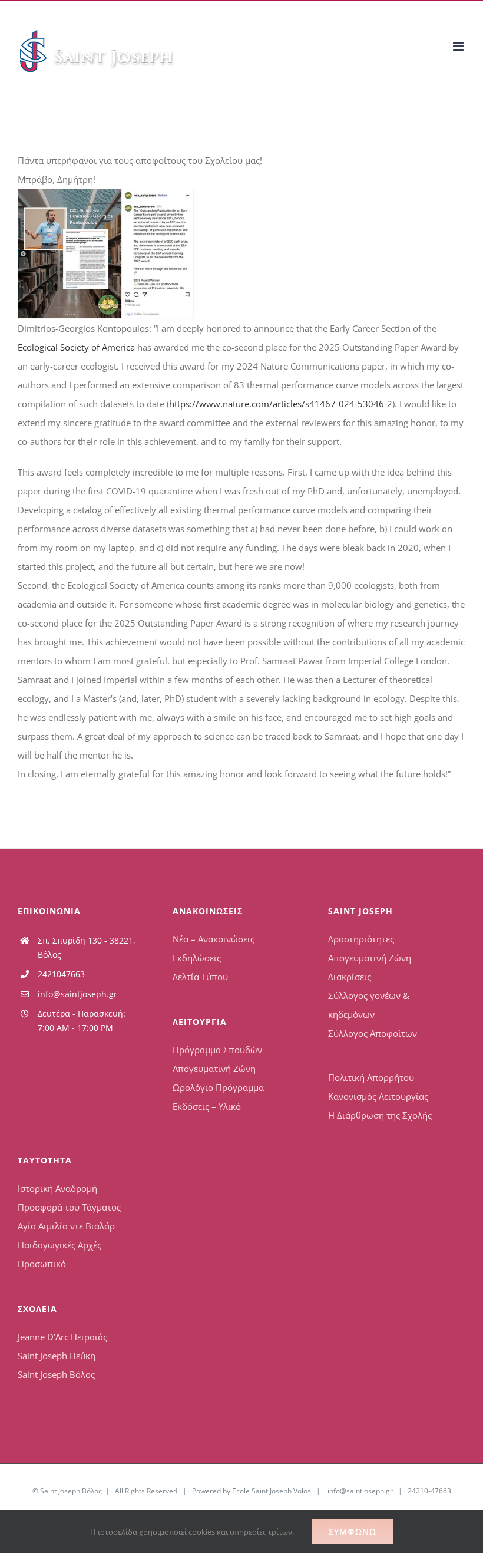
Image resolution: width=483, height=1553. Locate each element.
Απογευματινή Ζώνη (214, 1068)
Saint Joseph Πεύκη (56, 1355)
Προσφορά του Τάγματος (69, 1207)
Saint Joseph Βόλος (56, 1374)
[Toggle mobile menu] (459, 46)
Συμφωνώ (352, 1531)
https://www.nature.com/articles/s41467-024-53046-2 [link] (280, 404)
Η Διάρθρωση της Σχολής (380, 1115)
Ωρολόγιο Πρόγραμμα (218, 1087)
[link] (76, 347)
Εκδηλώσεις (197, 958)
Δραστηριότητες (361, 939)
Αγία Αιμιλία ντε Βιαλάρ (66, 1226)
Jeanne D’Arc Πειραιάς (62, 1337)
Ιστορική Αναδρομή (57, 1188)
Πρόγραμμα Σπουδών (217, 1050)
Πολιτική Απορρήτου (371, 1077)
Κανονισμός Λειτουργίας (378, 1096)
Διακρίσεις (349, 976)
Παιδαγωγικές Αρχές (59, 1245)
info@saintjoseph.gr (77, 994)
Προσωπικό (42, 1264)
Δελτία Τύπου (200, 976)
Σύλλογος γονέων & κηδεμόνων (368, 1005)
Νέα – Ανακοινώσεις (213, 939)
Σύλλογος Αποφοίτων (372, 1033)
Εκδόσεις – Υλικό (207, 1106)
